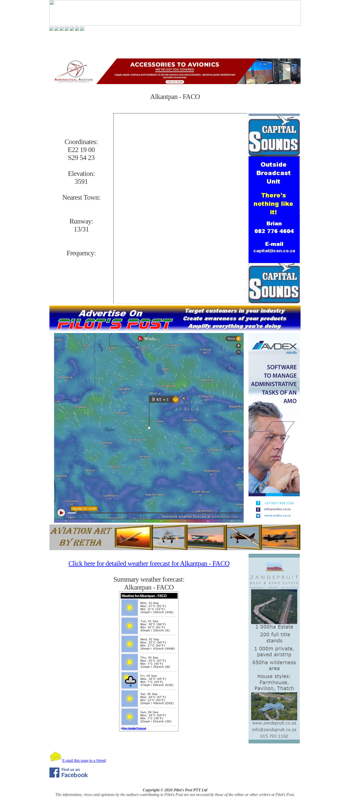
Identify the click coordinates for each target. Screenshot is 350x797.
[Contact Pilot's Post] (82, 29)
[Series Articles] (57, 29)
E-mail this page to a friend (84, 760)
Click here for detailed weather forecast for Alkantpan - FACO (149, 563)
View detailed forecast (134, 728)
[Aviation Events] (62, 29)
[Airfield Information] (67, 29)
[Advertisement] (175, 44)
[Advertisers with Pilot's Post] (77, 29)
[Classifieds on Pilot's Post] (72, 29)
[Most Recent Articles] (51, 29)
